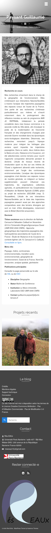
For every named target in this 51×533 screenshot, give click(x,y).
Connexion (6, 395)
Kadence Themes (32, 528)
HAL (9, 273)
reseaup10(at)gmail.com (14, 449)
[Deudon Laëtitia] (29, 24)
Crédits (5, 386)
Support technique (9, 392)
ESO (18, 273)
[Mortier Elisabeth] (22, 24)
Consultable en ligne (13, 242)
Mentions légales (9, 389)
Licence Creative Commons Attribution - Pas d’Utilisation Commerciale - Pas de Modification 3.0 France (23, 409)
